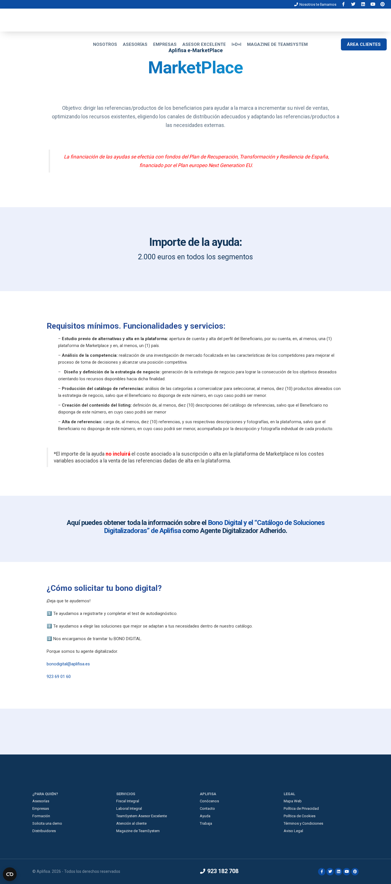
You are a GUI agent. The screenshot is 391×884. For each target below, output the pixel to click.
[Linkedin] (363, 4)
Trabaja (206, 823)
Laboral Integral (129, 808)
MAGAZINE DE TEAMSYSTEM (277, 44)
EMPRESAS (165, 44)
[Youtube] (373, 4)
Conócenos (209, 801)
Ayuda (205, 816)
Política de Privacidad (301, 808)
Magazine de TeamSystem (138, 831)
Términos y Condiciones (303, 823)
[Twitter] (354, 4)
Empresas (40, 808)
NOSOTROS (105, 44)
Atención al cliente (131, 823)
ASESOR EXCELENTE (204, 44)
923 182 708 (222, 871)
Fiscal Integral (127, 801)
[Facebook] (344, 4)
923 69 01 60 (59, 676)
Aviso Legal (293, 831)
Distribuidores (44, 831)
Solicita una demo (47, 823)
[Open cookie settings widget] (10, 874)
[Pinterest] (382, 4)
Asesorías (40, 801)
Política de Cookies (299, 816)
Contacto (207, 808)
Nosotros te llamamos (317, 4)
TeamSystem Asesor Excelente (141, 816)
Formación (41, 816)
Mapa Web (293, 801)
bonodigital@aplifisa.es (68, 664)
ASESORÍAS (135, 44)
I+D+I (236, 44)
